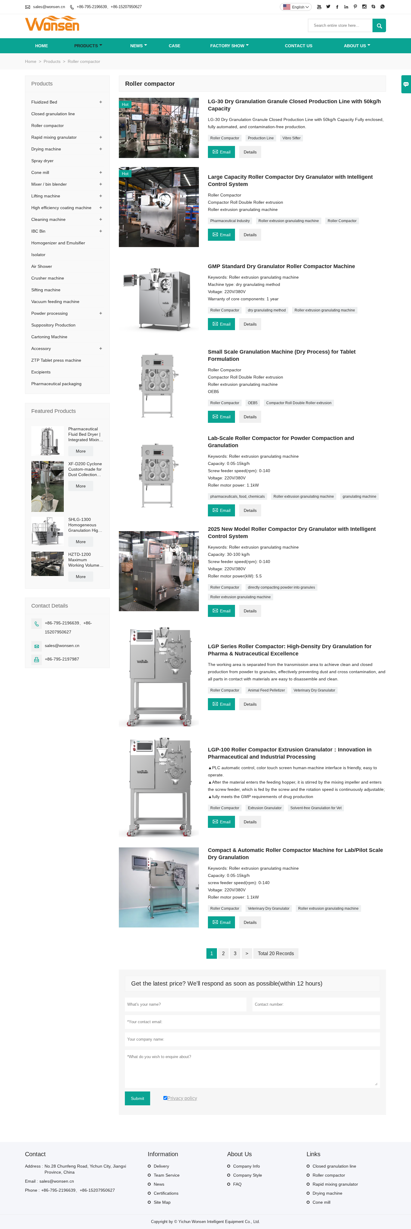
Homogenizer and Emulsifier (58, 242)
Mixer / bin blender (49, 184)
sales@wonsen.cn (49, 7)
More (81, 451)
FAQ (237, 1184)
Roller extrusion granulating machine (288, 221)
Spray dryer (42, 160)
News (136, 45)
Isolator (38, 254)
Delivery (161, 1166)
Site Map (162, 1202)
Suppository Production (53, 325)
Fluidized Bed (44, 102)
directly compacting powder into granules (281, 587)
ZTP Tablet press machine (56, 360)
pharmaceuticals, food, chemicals (237, 496)
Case (174, 45)
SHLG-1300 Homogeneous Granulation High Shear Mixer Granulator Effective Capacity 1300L (85, 525)
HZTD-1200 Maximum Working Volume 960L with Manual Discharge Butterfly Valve (85, 560)
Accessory (41, 348)
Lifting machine (45, 195)
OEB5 (253, 403)
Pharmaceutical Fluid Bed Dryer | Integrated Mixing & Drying (84, 434)
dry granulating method (267, 310)
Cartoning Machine (49, 336)
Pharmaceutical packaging (56, 383)
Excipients (41, 372)
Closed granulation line (53, 113)
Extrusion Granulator (265, 808)
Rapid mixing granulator (54, 137)
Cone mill (40, 172)
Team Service (167, 1175)
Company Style (247, 1175)
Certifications (166, 1193)
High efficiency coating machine (61, 207)
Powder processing (49, 313)
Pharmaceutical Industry (230, 221)
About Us (355, 45)
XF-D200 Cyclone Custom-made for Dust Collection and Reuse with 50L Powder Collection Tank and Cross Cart (85, 469)
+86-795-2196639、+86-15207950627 (109, 7)
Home (41, 45)
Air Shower (41, 266)
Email (221, 151)
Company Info (246, 1166)
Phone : (32, 1190)
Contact (35, 1154)
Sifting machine (45, 289)
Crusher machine (47, 278)
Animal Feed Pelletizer (266, 690)
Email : (31, 1181)
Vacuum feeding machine (55, 301)
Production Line (261, 138)
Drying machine (46, 149)
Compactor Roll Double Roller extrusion (299, 403)
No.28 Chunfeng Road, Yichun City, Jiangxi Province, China (85, 1169)
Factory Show (227, 45)
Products (86, 45)
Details (250, 152)
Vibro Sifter (292, 138)
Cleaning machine (48, 219)
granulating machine (359, 496)
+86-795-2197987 (62, 659)
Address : (34, 1166)
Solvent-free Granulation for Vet (315, 808)
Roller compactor (47, 125)
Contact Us (298, 45)
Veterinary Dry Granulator (314, 690)
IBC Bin (38, 231)
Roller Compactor (224, 138)
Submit (137, 1098)
